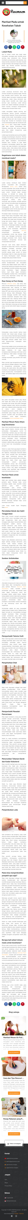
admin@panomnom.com (13, 1161)
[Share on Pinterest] (22, 47)
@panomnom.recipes (12, 1158)
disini (6, 507)
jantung (24, 230)
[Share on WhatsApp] (14, 47)
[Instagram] (16, 1216)
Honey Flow (13, 186)
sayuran (7, 124)
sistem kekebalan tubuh (16, 418)
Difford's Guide (11, 283)
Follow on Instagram (15, 1143)
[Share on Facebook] (6, 47)
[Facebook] (11, 1216)
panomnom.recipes (11, 1164)
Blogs (6, 1182)
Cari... (6, 1179)
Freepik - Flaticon (19, 1213)
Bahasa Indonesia (11, 1201)
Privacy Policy (8, 1185)
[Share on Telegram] (18, 47)
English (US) (9, 1197)
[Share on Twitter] (10, 47)
